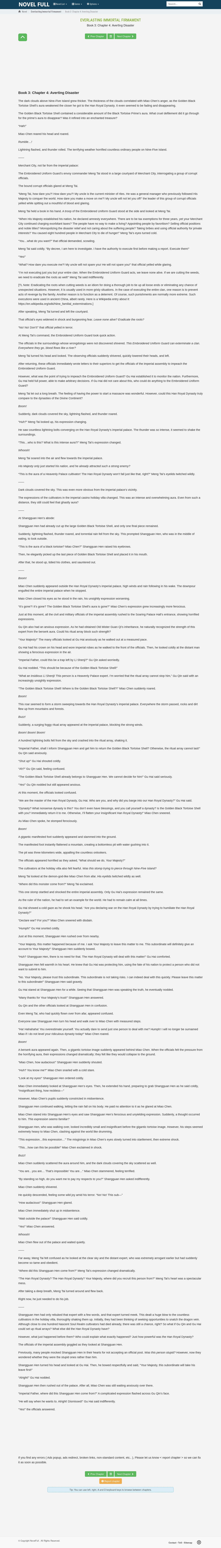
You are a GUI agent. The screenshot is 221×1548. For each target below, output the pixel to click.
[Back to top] (199, 1542)
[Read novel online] (34, 4)
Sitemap (188, 1542)
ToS (180, 1542)
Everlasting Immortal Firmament (110, 20)
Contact (172, 1542)
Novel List (60, 4)
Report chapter (112, 1481)
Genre (77, 4)
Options (93, 4)
